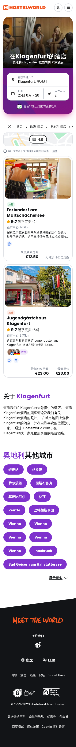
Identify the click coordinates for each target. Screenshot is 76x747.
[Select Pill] (58, 7)
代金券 (64, 716)
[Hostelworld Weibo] (38, 644)
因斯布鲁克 (43, 483)
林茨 (42, 496)
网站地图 (33, 726)
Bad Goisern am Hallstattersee (35, 564)
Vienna (14, 524)
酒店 (33, 675)
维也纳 (13, 469)
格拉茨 (37, 469)
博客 (14, 675)
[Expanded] (9, 127)
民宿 (42, 675)
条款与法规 (36, 716)
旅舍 (11, 312)
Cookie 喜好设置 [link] (53, 726)
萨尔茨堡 (15, 483)
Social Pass (57, 675)
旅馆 (11, 204)
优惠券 (51, 716)
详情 (54, 151)
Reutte (14, 510)
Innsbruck (43, 551)
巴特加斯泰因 (44, 510)
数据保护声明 (17, 716)
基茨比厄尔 (16, 496)
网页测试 (18, 726)
